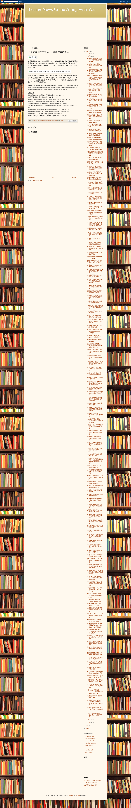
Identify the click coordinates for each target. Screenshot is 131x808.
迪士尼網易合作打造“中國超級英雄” (95, 526)
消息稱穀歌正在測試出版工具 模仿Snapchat (94, 541)
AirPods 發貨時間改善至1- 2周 (94, 126)
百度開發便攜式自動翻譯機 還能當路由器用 (94, 134)
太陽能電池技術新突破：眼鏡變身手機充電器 (94, 130)
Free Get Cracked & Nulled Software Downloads (93, 781)
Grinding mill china (90, 743)
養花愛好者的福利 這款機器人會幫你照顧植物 (94, 178)
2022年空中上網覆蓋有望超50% (94, 531)
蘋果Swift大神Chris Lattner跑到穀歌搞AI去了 (94, 466)
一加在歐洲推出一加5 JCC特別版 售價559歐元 (95, 658)
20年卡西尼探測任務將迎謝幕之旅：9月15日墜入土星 (95, 471)
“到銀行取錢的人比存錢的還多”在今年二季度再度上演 (95, 218)
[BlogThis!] (70, 121)
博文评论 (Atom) (37, 180)
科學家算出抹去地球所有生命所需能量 (94, 121)
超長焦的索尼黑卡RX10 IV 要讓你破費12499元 (95, 511)
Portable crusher (89, 736)
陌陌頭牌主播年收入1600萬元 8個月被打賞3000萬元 (94, 546)
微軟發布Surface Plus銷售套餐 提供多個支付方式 (94, 229)
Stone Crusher (89, 752)
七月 (89, 722)
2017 (87, 51)
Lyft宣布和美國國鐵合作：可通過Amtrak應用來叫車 (95, 714)
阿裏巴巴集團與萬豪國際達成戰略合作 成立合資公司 (94, 648)
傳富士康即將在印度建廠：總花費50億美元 (94, 620)
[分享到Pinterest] (76, 121)
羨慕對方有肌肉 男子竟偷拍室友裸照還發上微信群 (94, 432)
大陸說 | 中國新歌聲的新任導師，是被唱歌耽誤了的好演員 (94, 399)
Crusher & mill (89, 741)
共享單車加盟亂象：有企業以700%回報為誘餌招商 (94, 414)
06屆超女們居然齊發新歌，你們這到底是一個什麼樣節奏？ (94, 173)
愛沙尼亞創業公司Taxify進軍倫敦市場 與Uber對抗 (94, 676)
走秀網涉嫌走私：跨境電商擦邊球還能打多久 (94, 482)
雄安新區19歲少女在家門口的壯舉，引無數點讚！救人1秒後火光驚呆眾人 (95, 702)
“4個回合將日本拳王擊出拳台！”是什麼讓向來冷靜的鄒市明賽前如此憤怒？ (95, 460)
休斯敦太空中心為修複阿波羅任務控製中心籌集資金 (94, 65)
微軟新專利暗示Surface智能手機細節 (94, 203)
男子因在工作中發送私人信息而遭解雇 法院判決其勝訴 (94, 409)
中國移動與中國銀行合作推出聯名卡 (94, 253)
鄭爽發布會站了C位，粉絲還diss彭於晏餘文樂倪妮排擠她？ (95, 572)
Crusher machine (90, 738)
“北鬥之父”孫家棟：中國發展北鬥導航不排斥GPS (94, 449)
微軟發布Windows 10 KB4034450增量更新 (93, 336)
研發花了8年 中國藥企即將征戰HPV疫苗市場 (95, 486)
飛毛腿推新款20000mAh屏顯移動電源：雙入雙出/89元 (94, 589)
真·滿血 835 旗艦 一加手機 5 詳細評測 (95, 378)
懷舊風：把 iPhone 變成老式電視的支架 (94, 266)
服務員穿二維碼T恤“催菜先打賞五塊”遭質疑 (94, 261)
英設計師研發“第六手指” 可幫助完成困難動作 (94, 374)
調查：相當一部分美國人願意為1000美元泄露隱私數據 (94, 212)
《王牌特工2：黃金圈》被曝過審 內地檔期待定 (95, 681)
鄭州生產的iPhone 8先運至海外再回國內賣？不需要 (95, 270)
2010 (87, 728)
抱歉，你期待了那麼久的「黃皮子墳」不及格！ (94, 188)
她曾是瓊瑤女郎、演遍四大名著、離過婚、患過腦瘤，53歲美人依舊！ (94, 625)
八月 (89, 720)
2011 (87, 726)
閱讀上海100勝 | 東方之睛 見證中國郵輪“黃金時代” (94, 296)
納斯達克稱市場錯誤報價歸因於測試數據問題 (94, 111)
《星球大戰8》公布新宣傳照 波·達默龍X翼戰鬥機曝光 (95, 426)
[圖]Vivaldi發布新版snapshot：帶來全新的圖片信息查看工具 (95, 691)
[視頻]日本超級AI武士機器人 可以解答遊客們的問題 (95, 306)
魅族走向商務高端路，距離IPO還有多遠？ (94, 551)
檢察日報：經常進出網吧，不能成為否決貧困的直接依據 (94, 577)
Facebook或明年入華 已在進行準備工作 (94, 455)
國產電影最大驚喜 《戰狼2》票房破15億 (94, 326)
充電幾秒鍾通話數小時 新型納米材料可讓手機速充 (94, 505)
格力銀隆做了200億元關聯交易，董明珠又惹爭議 (95, 672)
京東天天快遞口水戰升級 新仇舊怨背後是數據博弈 (94, 500)
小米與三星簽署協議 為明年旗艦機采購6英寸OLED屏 (94, 331)
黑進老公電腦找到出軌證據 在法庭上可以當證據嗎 (94, 521)
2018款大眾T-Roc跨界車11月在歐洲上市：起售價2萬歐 (95, 685)
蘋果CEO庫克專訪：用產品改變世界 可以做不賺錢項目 (94, 143)
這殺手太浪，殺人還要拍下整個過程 (94, 668)
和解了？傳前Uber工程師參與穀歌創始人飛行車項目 (94, 516)
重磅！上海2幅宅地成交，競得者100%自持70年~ (95, 316)
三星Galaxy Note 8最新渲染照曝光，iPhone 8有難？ (95, 555)
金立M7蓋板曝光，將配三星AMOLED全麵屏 (94, 604)
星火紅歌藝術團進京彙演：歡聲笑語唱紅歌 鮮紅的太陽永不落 (94, 345)
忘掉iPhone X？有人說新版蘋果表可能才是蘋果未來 (95, 393)
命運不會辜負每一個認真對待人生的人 (94, 696)
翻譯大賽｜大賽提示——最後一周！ (95, 163)
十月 (89, 53)
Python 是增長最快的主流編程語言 (94, 193)
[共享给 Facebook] (74, 121)
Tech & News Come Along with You (62, 9)
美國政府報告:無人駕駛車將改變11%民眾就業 (94, 388)
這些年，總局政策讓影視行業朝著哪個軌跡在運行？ (94, 643)
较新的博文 (32, 177)
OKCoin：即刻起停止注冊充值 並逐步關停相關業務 (94, 234)
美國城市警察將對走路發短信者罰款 (94, 404)
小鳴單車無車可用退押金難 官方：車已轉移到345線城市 (94, 71)
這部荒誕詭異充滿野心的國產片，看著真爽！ (94, 276)
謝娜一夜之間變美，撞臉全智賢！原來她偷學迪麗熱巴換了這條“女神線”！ (94, 78)
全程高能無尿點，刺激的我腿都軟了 (94, 340)
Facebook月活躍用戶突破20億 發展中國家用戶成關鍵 (94, 183)
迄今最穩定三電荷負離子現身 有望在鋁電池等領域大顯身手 (94, 167)
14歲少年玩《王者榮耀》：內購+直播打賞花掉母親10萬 (95, 248)
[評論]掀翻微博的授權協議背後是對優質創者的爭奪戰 (95, 153)
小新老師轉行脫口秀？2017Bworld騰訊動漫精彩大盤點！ (94, 631)
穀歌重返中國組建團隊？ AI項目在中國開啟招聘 (94, 138)
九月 (89, 56)
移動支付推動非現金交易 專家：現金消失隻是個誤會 (94, 116)
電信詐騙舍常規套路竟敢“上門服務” (94, 257)
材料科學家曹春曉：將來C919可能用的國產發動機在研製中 (94, 59)
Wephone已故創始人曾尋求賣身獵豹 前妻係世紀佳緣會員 (95, 321)
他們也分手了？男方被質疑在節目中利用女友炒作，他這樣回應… (94, 383)
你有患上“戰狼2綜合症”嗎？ (94, 239)
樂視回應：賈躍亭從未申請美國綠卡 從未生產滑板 (94, 84)
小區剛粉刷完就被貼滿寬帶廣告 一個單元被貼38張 (94, 609)
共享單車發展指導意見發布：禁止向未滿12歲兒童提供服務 (94, 566)
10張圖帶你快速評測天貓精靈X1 (94, 491)
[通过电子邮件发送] (69, 121)
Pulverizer (88, 748)
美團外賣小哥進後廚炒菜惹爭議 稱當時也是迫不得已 (94, 438)
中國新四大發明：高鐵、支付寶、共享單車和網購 (94, 357)
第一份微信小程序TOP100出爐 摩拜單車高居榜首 (94, 148)
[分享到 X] (72, 121)
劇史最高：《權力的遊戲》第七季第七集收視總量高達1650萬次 (95, 198)
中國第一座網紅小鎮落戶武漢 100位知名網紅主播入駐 (94, 90)
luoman (71, 795)
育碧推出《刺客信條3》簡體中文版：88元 (95, 495)
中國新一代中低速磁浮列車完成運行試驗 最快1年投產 (94, 281)
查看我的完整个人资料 (90, 785)
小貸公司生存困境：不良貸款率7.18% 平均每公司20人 (94, 106)
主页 (53, 177)
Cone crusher (89, 745)
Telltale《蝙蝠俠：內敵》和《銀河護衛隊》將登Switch (94, 595)
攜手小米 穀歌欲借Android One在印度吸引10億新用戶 (95, 477)
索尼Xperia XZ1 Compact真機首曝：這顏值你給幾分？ (95, 615)
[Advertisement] (65, 31)
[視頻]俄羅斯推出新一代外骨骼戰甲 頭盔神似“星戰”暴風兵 (95, 363)
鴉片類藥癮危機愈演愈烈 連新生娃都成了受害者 (94, 654)
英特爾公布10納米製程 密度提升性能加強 (94, 158)
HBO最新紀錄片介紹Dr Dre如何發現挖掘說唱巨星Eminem (95, 420)
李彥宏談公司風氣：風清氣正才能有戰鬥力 (94, 302)
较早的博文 (74, 177)
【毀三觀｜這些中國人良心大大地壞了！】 (94, 207)
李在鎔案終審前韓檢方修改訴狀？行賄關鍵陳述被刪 (94, 583)
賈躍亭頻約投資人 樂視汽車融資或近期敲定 (94, 292)
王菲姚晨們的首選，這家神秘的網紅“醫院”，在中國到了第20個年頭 (94, 223)
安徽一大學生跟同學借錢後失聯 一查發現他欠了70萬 (94, 444)
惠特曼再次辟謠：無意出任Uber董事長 (94, 95)
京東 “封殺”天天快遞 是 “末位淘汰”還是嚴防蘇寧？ (94, 368)
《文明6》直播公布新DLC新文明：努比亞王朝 (94, 600)
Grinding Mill (89, 750)
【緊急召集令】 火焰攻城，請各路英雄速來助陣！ (94, 286)
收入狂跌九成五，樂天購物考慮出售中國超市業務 (94, 560)
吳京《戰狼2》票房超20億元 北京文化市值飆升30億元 (95, 536)
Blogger (77, 795)
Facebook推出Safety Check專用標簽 (94, 312)
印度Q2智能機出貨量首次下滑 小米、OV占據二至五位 (95, 709)
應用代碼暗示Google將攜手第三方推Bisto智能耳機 (94, 100)
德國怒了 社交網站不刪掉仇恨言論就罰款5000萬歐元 (94, 351)
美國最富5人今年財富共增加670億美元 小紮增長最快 (95, 637)
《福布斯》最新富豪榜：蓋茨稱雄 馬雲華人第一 (94, 243)
